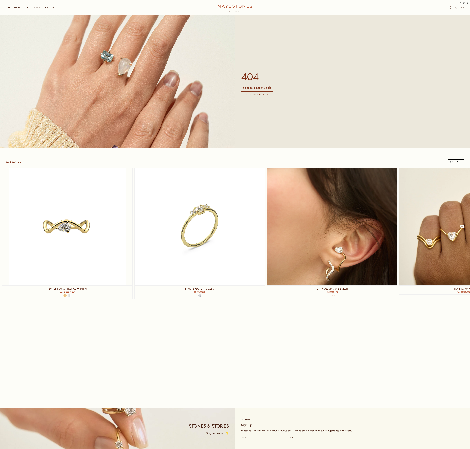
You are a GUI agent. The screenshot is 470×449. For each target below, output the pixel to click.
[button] (8, 7)
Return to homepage (255, 95)
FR (464, 3)
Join (292, 438)
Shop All (454, 162)
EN (461, 3)
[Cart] (462, 7)
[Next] (462, 226)
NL (467, 3)
